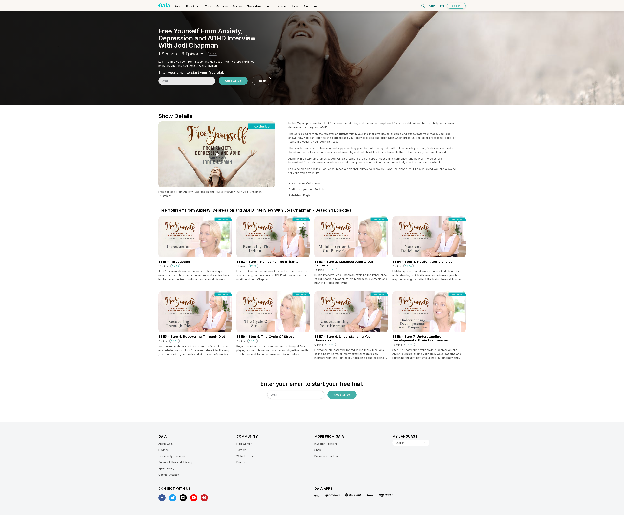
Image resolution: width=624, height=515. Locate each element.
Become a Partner (326, 456)
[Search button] (423, 5)
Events (240, 462)
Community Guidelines (172, 456)
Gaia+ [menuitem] (295, 6)
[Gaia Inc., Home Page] (164, 5)
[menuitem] (177, 5)
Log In (456, 5)
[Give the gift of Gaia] (442, 5)
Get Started (233, 80)
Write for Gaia (245, 456)
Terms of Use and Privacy (175, 462)
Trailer (261, 80)
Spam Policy (166, 468)
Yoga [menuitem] (208, 6)
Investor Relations (326, 443)
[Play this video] (217, 154)
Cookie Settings (168, 474)
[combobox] (410, 443)
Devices (163, 450)
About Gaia (165, 443)
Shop (317, 450)
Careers (241, 450)
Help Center (244, 443)
